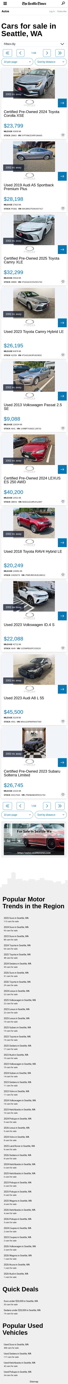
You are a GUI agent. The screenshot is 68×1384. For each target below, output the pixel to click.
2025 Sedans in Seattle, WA (17, 1047)
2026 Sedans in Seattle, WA (17, 1157)
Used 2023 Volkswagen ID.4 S (29, 625)
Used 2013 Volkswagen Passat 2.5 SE (33, 407)
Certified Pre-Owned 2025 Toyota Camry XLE (31, 260)
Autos (5, 11)
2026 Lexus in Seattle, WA (17, 1129)
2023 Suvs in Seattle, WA (16, 938)
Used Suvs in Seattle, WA (16, 1346)
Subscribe (61, 11)
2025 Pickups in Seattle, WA (17, 1193)
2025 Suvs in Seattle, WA (16, 920)
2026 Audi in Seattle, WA (16, 1275)
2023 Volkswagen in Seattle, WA (20, 1066)
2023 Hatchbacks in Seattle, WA (19, 1111)
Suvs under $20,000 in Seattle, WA (21, 1303)
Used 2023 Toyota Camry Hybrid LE (34, 332)
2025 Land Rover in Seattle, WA (19, 1148)
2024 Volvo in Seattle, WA (16, 1139)
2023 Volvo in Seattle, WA (16, 1093)
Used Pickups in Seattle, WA (17, 1373)
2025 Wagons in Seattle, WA (18, 1202)
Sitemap (34, 1381)
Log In (52, 11)
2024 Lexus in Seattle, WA (17, 993)
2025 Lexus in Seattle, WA (17, 1020)
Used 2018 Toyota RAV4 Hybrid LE (33, 551)
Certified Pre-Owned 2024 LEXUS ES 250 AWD (32, 480)
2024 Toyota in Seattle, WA (17, 947)
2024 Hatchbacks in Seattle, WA (19, 1166)
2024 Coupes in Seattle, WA (17, 1230)
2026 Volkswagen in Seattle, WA (20, 1248)
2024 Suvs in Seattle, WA (16, 929)
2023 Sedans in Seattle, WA (17, 1084)
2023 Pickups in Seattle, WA (17, 1184)
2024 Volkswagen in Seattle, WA (20, 1102)
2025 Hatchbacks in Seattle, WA (19, 1175)
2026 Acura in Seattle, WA (17, 1266)
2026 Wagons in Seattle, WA (18, 1257)
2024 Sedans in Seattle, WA (17, 965)
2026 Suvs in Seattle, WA (16, 974)
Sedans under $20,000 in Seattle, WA (22, 1312)
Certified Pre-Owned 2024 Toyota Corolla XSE (31, 113)
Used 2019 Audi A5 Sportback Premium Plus (29, 187)
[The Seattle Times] (34, 4)
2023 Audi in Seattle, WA (16, 1056)
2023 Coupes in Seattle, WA (17, 1239)
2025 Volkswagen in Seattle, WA (20, 1002)
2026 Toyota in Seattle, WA (17, 983)
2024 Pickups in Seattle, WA (17, 1120)
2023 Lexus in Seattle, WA (17, 1011)
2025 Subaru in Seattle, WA (17, 1029)
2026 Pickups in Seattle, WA (17, 1221)
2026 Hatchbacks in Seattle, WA (19, 1211)
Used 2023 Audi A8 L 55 (24, 698)
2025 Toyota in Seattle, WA (17, 956)
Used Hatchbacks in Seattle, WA (19, 1364)
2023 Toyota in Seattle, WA (17, 1038)
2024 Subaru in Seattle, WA (17, 1075)
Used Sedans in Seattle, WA (17, 1355)
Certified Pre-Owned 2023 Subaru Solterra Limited (32, 773)
